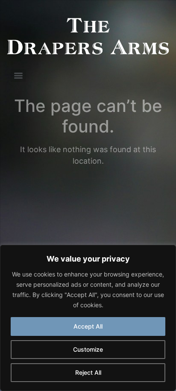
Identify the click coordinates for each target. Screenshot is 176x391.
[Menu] (18, 75)
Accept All (88, 326)
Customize (88, 349)
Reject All (88, 372)
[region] (88, 318)
